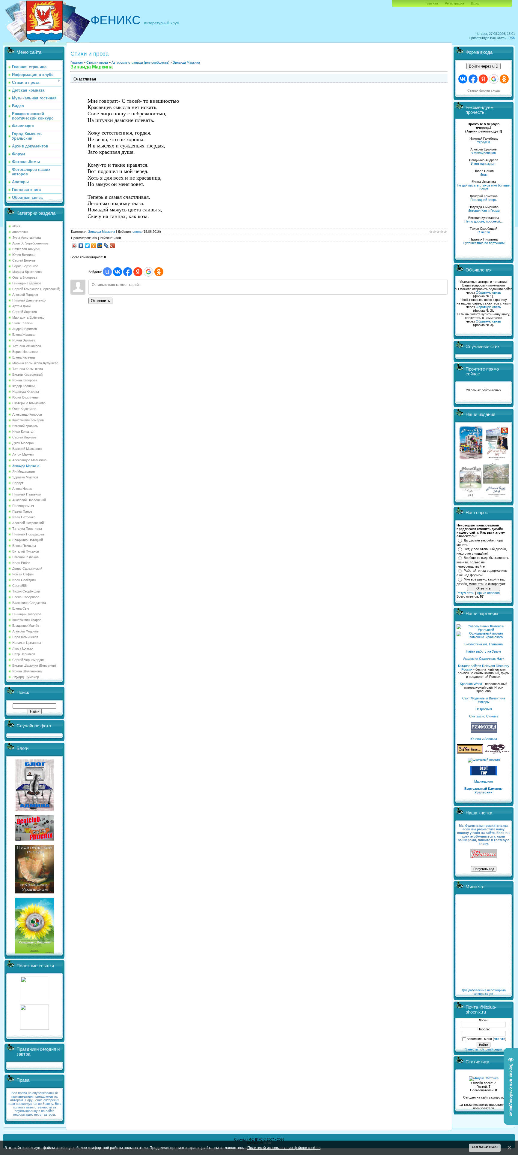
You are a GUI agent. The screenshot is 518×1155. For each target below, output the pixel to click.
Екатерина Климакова (29, 403)
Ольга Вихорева (24, 277)
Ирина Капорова (24, 380)
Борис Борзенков (25, 266)
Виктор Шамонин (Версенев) (34, 665)
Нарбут (17, 483)
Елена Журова (23, 334)
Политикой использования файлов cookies (283, 1148)
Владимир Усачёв (25, 625)
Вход (474, 3)
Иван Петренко (23, 517)
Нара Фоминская (25, 637)
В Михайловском (483, 153)
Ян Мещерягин (23, 471)
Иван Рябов (21, 563)
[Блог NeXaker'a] (34, 810)
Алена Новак (22, 488)
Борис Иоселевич (25, 351)
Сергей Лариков (24, 437)
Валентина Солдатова (29, 603)
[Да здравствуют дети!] (497, 752)
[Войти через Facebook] (127, 271)
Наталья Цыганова (26, 642)
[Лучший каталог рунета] (483, 774)
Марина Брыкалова (27, 272)
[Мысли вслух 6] (471, 459)
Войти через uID (483, 66)
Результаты (465, 593)
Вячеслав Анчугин (26, 249)
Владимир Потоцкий (27, 540)
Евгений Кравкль (25, 426)
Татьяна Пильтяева (27, 528)
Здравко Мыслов (25, 477)
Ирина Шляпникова (27, 671)
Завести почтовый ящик (483, 1049)
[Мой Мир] (100, 246)
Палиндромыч (23, 506)
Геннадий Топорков (26, 614)
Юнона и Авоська (483, 739)
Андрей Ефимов (24, 329)
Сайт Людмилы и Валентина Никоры (483, 700)
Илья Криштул (23, 431)
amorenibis (20, 232)
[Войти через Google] (148, 272)
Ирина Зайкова (23, 340)
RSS (511, 38)
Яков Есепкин (22, 323)
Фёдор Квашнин (24, 386)
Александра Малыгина (29, 460)
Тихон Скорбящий (26, 591)
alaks (16, 226)
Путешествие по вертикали (484, 243)
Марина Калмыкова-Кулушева (35, 363)
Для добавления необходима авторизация (484, 992)
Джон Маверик (23, 443)
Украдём (483, 142)
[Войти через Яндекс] (137, 271)
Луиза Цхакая (22, 648)
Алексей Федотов (25, 631)
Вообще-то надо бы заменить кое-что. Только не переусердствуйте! (483, 562)
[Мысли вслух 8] (470, 495)
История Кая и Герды (484, 210)
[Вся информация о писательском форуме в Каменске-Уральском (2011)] (34, 892)
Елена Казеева (23, 357)
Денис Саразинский (27, 568)
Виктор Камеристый (27, 374)
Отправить (100, 301)
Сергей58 (19, 585)
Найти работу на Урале (483, 651)
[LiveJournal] (106, 246)
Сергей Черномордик (28, 660)
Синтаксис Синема (483, 716)
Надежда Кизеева (25, 391)
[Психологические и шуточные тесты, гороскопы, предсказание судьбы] (34, 999)
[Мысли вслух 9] (496, 495)
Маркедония (483, 781)
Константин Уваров (26, 620)
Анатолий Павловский (29, 500)
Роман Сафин (23, 574)
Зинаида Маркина (25, 466)
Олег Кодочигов (24, 409)
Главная (432, 3)
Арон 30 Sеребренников (30, 243)
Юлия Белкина (23, 254)
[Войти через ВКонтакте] (117, 271)
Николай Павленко (26, 494)
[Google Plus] (112, 246)
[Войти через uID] (107, 271)
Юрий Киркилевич (26, 397)
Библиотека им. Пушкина (483, 644)
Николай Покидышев (28, 534)
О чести (484, 232)
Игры (483, 174)
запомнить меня (479, 1039)
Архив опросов (488, 593)
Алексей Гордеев (25, 294)
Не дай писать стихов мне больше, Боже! (484, 187)
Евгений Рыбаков (25, 557)
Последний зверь (483, 200)
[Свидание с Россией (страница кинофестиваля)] (34, 952)
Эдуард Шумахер (25, 677)
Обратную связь (488, 292)
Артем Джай (21, 306)
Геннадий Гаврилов (26, 283)
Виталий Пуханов (25, 551)
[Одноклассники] (94, 246)
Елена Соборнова (25, 597)
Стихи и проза (97, 62)
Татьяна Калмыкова (27, 369)
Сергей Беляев (23, 260)
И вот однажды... (483, 163)
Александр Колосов (27, 414)
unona (136, 231)
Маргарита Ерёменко (28, 317)
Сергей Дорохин (24, 312)
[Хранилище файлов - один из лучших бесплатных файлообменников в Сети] (34, 1028)
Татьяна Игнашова (26, 346)
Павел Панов (22, 511)
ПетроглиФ (483, 709)
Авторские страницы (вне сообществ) (140, 62)
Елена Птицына (24, 545)
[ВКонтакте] (81, 246)
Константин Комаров (28, 420)
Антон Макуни (23, 454)
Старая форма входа (483, 90)
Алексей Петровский (28, 523)
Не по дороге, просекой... (483, 221)
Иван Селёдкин (24, 580)
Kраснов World (471, 684)
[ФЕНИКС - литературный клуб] (484, 854)
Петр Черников (23, 654)
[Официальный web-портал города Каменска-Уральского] (484, 637)
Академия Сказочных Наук (483, 658)
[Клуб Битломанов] (34, 839)
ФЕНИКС (116, 20)
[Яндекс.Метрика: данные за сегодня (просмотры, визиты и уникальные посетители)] (484, 1078)
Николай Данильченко (29, 300)
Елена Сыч (20, 608)
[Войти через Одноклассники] (158, 271)
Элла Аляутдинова (26, 237)
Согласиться (485, 1147)
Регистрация (454, 3)
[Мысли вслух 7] (497, 459)
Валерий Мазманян (27, 448)
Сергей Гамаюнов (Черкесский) (36, 289)
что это (499, 1039)
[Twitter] (87, 246)
